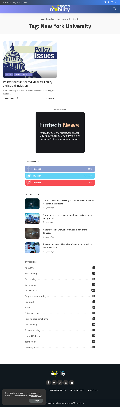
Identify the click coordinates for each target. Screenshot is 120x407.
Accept (36, 401)
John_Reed (9, 98)
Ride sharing (31, 324)
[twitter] (60, 176)
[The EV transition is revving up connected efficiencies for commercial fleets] (32, 203)
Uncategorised (32, 347)
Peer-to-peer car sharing (36, 319)
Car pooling (30, 279)
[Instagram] (112, 2)
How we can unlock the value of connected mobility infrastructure (67, 246)
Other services (32, 313)
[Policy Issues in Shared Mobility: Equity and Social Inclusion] (30, 59)
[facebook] (60, 169)
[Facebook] (102, 2)
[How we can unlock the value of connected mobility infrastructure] (32, 247)
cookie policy (36, 396)
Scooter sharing (32, 330)
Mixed (9, 74)
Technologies (31, 341)
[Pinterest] (108, 2)
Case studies (31, 290)
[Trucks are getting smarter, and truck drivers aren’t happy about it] (32, 218)
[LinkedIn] (115, 2)
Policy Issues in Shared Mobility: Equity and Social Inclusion (27, 84)
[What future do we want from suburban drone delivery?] (32, 233)
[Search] (114, 9)
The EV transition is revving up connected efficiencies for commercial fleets (68, 202)
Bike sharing (31, 273)
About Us (29, 268)
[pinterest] (60, 183)
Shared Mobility (23, 74)
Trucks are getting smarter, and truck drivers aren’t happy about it (68, 216)
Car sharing (30, 285)
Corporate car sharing (35, 296)
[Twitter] (105, 2)
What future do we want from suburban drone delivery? (64, 231)
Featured (29, 302)
